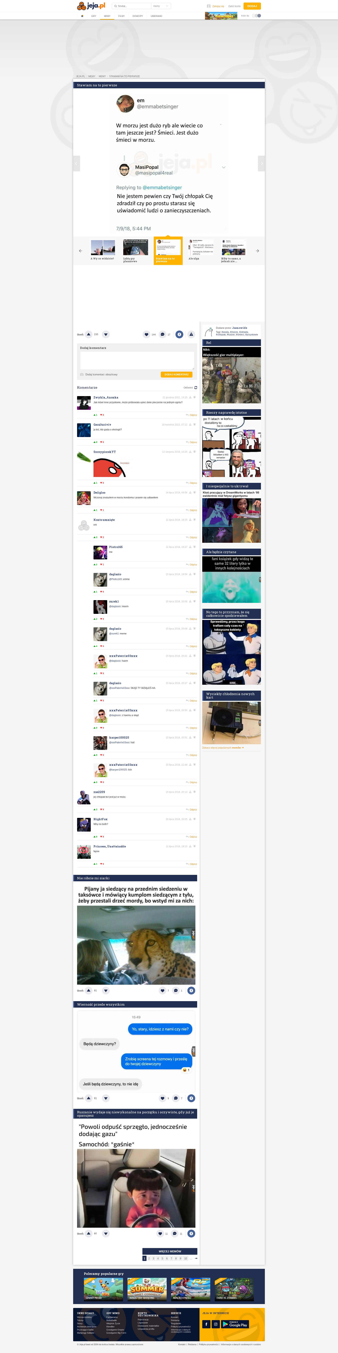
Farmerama (112, 1317)
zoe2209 (99, 792)
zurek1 (114, 601)
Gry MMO (113, 1313)
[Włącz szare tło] (256, 15)
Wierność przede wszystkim (101, 1004)
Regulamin (176, 1323)
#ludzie (231, 334)
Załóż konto (234, 6)
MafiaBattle (111, 1320)
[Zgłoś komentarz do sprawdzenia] (191, 397)
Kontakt (174, 1317)
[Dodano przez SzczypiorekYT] (113, 476)
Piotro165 (116, 547)
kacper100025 (119, 737)
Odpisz (193, 415)
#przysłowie (251, 334)
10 (185, 1258)
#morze (234, 332)
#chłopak (221, 334)
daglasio (115, 574)
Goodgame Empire (115, 1330)
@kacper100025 (118, 769)
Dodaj (252, 6)
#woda (225, 332)
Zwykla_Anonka (105, 397)
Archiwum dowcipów (86, 1327)
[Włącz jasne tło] (253, 15)
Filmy (121, 16)
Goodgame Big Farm (116, 1333)
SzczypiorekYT (104, 452)
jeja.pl (80, 76)
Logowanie (143, 1323)
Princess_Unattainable (109, 846)
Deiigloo (99, 492)
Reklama (175, 1320)
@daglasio (115, 606)
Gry (93, 16)
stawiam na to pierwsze (124, 76)
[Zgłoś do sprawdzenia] (191, 334)
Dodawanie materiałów (148, 1326)
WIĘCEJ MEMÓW (170, 1251)
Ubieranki (156, 16)
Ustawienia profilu (146, 1329)
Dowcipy (138, 16)
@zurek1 (114, 633)
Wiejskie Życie (113, 1323)
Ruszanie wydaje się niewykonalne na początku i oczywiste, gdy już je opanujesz (135, 1114)
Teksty (80, 1320)
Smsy (80, 1323)
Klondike (110, 1327)
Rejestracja (143, 1320)
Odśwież (188, 387)
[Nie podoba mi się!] (110, 334)
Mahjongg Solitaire (85, 1333)
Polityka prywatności (181, 1327)
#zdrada (243, 332)
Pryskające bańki (85, 1330)
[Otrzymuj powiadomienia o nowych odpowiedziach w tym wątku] (195, 519)
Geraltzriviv (102, 424)
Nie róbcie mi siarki (93, 878)
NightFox (100, 819)
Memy (107, 16)
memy (91, 76)
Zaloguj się (218, 6)
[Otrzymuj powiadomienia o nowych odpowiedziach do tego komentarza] (195, 397)
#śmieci (240, 334)
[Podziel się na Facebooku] (179, 334)
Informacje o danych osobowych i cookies (181, 1331)
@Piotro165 (115, 579)
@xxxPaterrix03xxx (119, 688)
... (191, 1258)
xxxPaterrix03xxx (123, 656)
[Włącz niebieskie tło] (259, 15)
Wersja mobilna (84, 1317)
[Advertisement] (169, 294)
